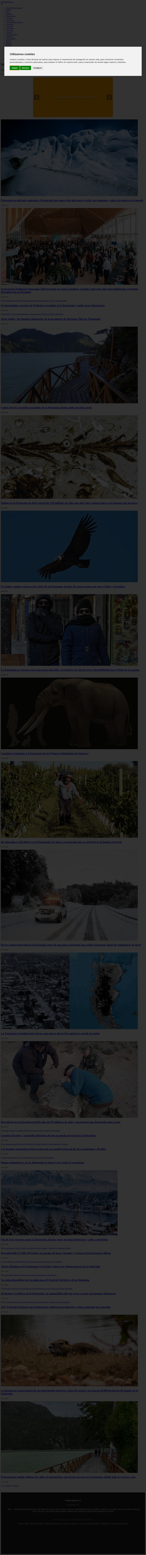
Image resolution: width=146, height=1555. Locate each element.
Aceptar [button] (15, 68)
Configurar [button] (37, 68)
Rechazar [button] (25, 68)
